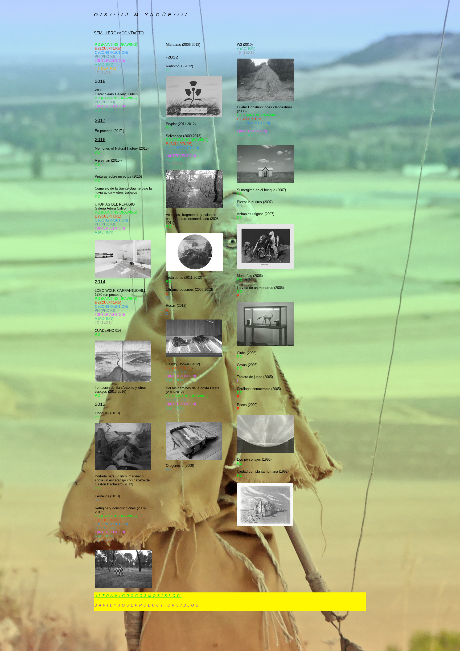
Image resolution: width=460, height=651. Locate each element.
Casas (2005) (247, 365)
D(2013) (107, 496)
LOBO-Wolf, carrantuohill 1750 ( (120, 293)
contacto (132, 33)
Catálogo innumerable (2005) (259, 389)
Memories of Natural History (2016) (122, 148)
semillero (105, 33)
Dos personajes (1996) (254, 459)
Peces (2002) (247, 405)
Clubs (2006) (246, 353)
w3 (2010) (245, 45)
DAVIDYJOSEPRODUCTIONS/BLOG (147, 605)
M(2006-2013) (183, 45)
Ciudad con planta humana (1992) (263, 471)
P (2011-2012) (181, 124)
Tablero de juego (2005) (255, 377)
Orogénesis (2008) (180, 466)
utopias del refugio (115, 204)
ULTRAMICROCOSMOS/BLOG (138, 596)
